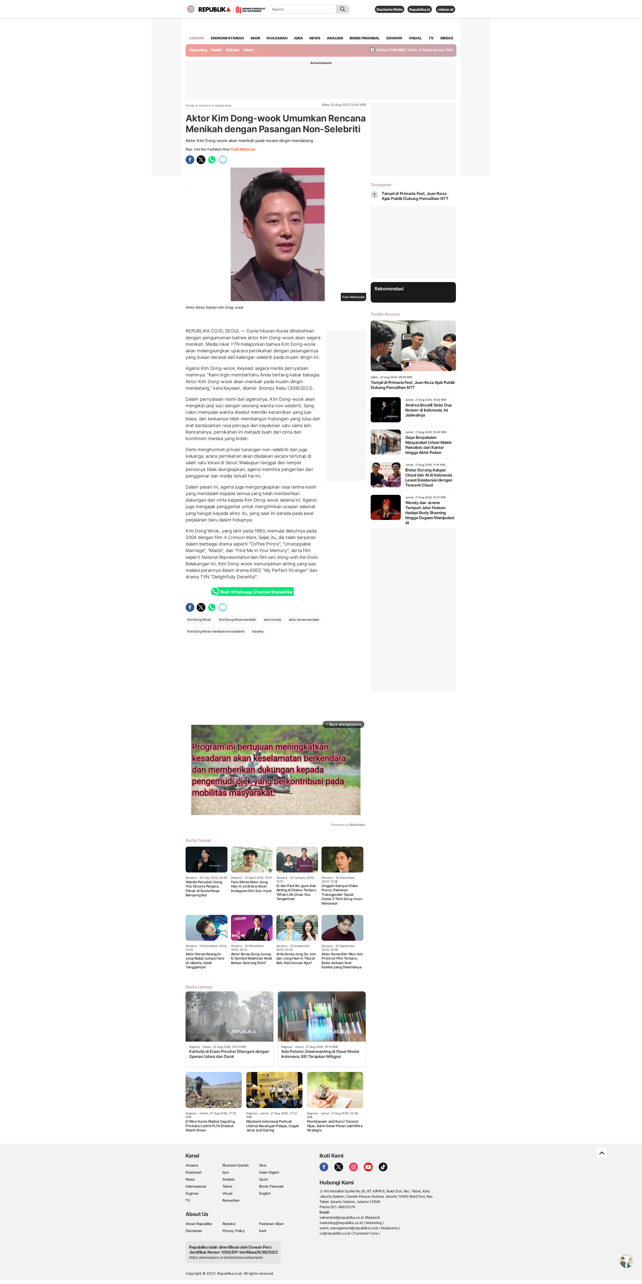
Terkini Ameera (385, 314)
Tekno (248, 50)
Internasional (196, 1186)
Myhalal (232, 50)
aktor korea (272, 620)
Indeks (446, 38)
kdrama (257, 631)
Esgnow (192, 1193)
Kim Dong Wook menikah (237, 620)
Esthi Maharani (243, 149)
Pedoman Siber (271, 1224)
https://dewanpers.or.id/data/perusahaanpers (226, 1257)
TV (431, 38)
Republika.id (419, 9)
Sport (263, 1179)
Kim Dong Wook (199, 620)
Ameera (205, 105)
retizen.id (445, 9)
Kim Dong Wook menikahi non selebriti (215, 631)
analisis (335, 38)
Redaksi (228, 1224)
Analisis (228, 1179)
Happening (198, 50)
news (314, 38)
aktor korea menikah (304, 620)
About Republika (199, 1224)
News (190, 1179)
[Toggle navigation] (191, 9)
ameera (196, 38)
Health (216, 50)
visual (415, 38)
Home (190, 105)
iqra (298, 38)
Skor (262, 1165)
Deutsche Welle (390, 9)
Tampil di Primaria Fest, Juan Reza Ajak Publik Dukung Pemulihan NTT (415, 196)
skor (255, 38)
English (265, 1193)
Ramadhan (230, 1200)
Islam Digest (269, 1172)
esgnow (394, 38)
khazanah (277, 38)
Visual (227, 1193)
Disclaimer (194, 1231)
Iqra (225, 1172)
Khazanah (193, 1172)
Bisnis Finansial (365, 38)
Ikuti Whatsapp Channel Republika (256, 591)
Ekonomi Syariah (227, 38)
